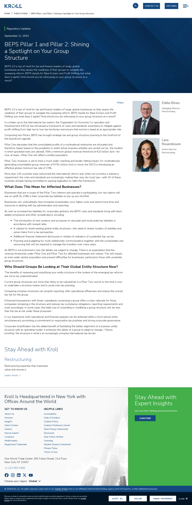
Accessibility (50, 414)
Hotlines (171, 6)
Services (8, 417)
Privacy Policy (50, 448)
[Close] (187, 498)
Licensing (48, 440)
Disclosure (49, 433)
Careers (8, 429)
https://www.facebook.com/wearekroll (6, 475)
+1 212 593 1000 (14, 468)
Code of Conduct (52, 417)
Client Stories (11, 425)
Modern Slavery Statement (57, 444)
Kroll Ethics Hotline (53, 437)
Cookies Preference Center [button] (57, 425)
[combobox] (35, 481)
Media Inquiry (10, 440)
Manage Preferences (162, 498)
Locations (9, 437)
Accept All (117, 498)
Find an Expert (11, 433)
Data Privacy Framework (56, 429)
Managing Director (171, 108)
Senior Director (169, 149)
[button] (135, 6)
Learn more (11, 375)
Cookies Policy (51, 421)
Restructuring (168, 111)
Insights (8, 421)
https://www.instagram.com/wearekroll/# (13, 475)
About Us (9, 414)
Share (120, 102)
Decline (138, 498)
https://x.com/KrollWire (24, 475)
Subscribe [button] (145, 418)
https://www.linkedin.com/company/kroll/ (19, 475)
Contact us (151, 6)
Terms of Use (50, 452)
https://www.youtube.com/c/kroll (31, 475)
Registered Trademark (15, 444)
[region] (96, 498)
